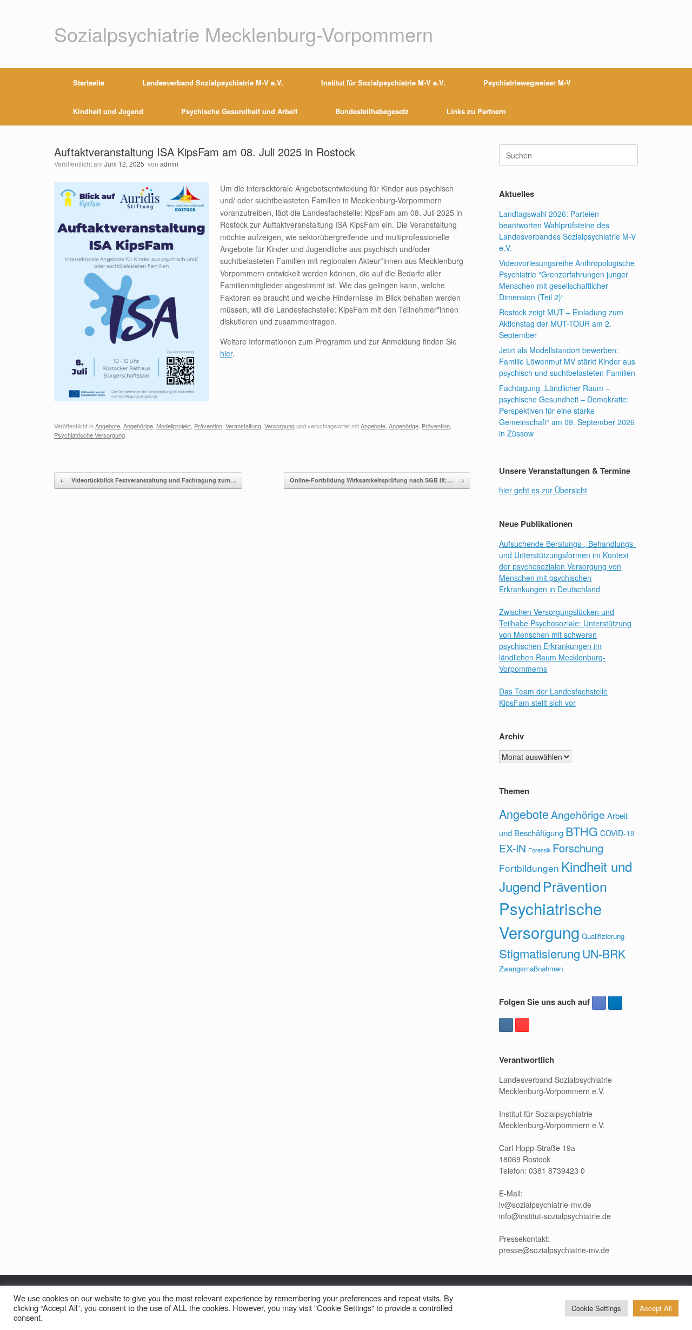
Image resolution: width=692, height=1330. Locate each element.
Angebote (107, 425)
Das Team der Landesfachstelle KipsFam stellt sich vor (553, 697)
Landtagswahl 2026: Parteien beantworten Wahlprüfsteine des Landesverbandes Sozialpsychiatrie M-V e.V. (567, 230)
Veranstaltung (243, 425)
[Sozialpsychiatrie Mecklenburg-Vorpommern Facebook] (599, 1003)
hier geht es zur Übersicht (543, 490)
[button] (622, 96)
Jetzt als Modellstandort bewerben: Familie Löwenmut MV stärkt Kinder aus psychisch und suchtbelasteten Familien (567, 361)
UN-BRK (604, 953)
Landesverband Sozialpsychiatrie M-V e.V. (212, 82)
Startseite (88, 82)
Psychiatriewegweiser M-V (527, 82)
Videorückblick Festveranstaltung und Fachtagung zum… (148, 480)
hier (226, 353)
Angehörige (138, 425)
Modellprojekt (173, 425)
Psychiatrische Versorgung (89, 435)
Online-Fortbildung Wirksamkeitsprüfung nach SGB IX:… (377, 480)
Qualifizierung (603, 936)
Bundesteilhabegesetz (372, 111)
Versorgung (279, 425)
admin (169, 163)
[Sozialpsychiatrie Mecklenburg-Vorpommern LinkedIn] (615, 1003)
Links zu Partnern (476, 111)
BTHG (581, 831)
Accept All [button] (656, 1308)
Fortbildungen (529, 868)
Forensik (539, 850)
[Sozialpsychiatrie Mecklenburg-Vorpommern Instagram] (506, 1025)
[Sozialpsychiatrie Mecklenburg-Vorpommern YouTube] (522, 1025)
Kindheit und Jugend (108, 111)
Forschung (578, 848)
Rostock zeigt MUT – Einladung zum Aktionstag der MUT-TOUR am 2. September (561, 323)
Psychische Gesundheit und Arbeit (239, 111)
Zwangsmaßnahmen (531, 968)
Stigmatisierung (539, 953)
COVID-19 (617, 833)
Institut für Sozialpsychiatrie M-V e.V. (383, 82)
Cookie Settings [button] (596, 1308)
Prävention (208, 425)
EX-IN (512, 848)
